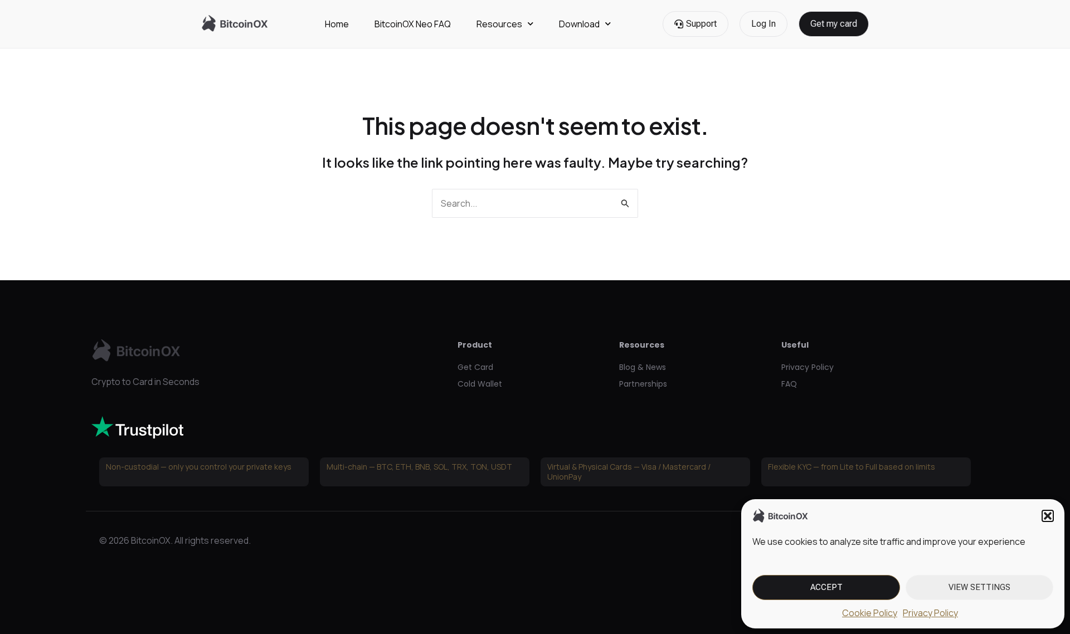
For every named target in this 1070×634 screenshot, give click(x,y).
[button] (1047, 515)
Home (337, 24)
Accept (826, 587)
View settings (979, 587)
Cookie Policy (869, 613)
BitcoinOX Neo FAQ (412, 24)
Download (579, 24)
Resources (499, 24)
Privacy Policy (930, 613)
